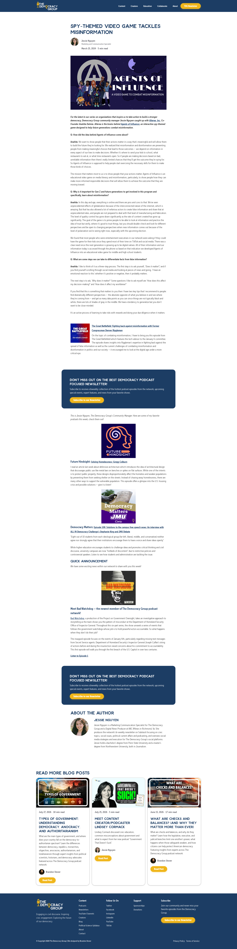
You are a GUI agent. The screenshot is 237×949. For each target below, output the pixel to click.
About (175, 6)
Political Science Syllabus (89, 925)
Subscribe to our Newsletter (86, 400)
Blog (81, 921)
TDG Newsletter (190, 6)
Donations (138, 909)
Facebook (110, 909)
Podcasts (82, 905)
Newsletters (83, 909)
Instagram (110, 913)
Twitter (109, 905)
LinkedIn (109, 917)
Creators (134, 6)
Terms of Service (192, 941)
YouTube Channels (86, 913)
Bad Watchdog (77, 618)
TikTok (109, 925)
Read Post (47, 880)
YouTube (109, 921)
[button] (122, 6)
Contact (82, 933)
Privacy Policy (179, 941)
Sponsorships (139, 905)
